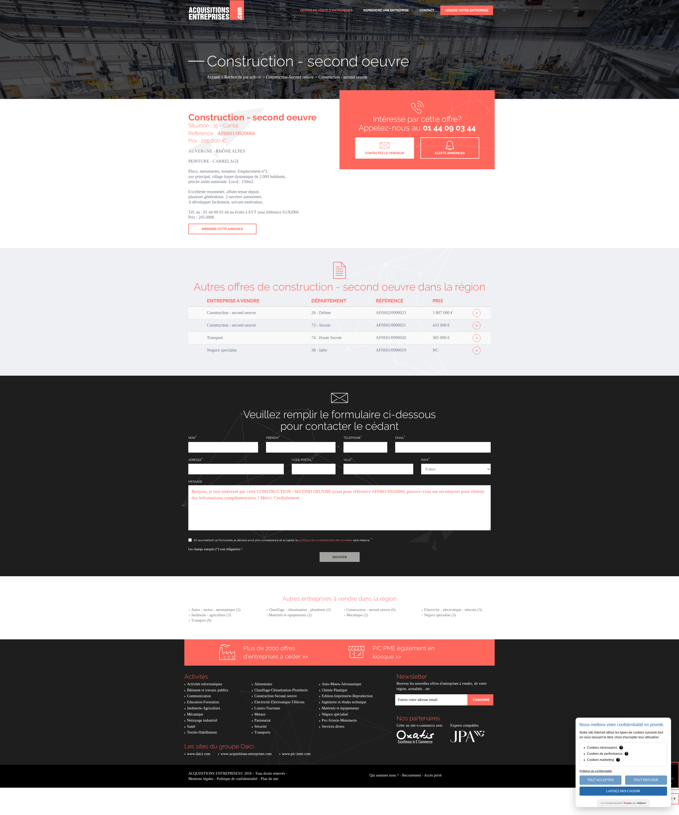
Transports (262, 732)
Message (195, 481)
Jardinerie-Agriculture (203, 708)
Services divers (333, 727)
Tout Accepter (600, 780)
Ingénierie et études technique (344, 702)
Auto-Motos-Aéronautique (341, 684)
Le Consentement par (623, 802)
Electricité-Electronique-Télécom (279, 702)
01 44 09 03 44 (449, 127)
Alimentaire (263, 684)
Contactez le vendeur (384, 153)
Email (399, 438)
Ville (347, 460)
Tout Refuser (646, 780)
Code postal (302, 460)
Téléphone (352, 438)
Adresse (195, 460)
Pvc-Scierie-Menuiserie (339, 720)
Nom (191, 438)
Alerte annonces (450, 153)
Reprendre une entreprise (386, 10)
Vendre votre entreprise (466, 10)
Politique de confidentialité (237, 779)
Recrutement (411, 775)
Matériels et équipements (340, 708)
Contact (427, 10)
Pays (424, 460)
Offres (326, 10)
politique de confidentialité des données (325, 540)
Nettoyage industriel (202, 720)
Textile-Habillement (202, 732)
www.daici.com (198, 754)
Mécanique (195, 714)
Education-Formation (203, 702)
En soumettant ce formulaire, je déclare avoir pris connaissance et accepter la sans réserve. (282, 540)
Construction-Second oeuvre (275, 696)
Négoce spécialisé (335, 714)
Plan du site (269, 779)
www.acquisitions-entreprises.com (246, 754)
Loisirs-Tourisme (267, 708)
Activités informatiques (204, 684)
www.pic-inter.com (296, 754)
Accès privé (433, 775)
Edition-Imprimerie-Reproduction (347, 696)
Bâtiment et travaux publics (207, 690)
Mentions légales (200, 779)
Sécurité (260, 727)
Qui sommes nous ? (384, 775)
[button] (339, 557)
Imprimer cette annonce (222, 229)
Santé (191, 727)
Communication (199, 696)
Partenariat (262, 720)
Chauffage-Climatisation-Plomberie (281, 690)
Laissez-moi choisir (623, 791)
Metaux (259, 714)
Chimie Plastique (334, 690)
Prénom (272, 438)
